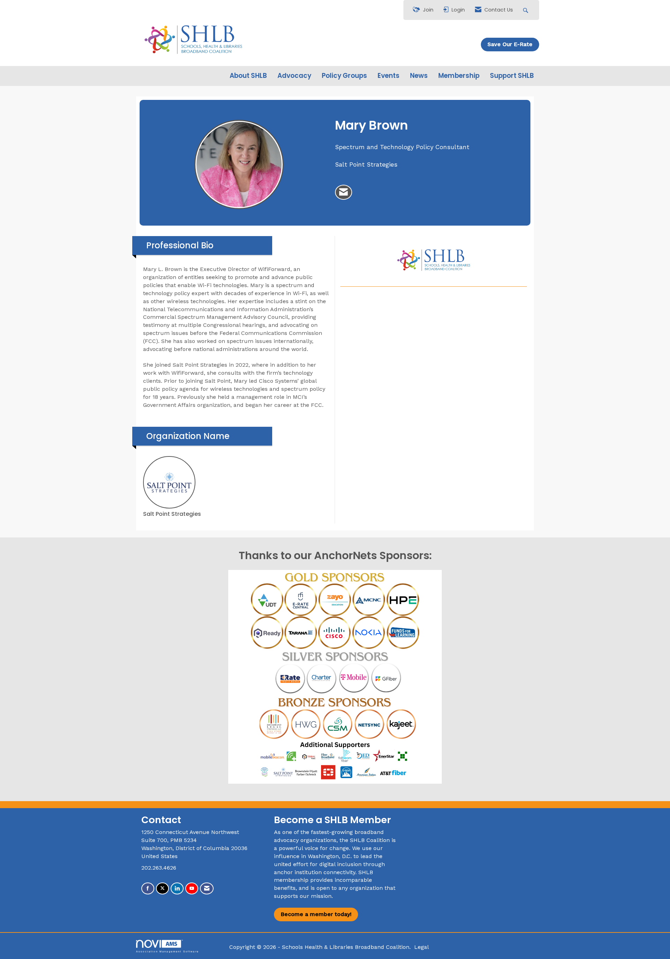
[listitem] (343, 192)
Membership (458, 75)
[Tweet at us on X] (162, 889)
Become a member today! (316, 914)
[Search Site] (526, 9)
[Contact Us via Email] (207, 889)
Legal (421, 947)
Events (389, 75)
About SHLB (248, 75)
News (419, 75)
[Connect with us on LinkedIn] (177, 889)
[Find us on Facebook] (147, 889)
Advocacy (294, 75)
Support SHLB (512, 75)
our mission (316, 896)
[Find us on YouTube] (191, 889)
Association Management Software (167, 951)
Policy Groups (344, 75)
